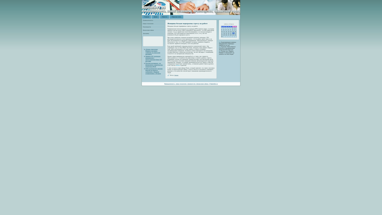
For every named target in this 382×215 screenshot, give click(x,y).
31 (222, 36)
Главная (146, 17)
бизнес (178, 65)
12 (226, 31)
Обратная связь (176, 17)
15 (233, 31)
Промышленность (148, 20)
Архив (155, 17)
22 (233, 33)
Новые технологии (148, 23)
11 (224, 31)
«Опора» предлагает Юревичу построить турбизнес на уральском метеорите (152, 52)
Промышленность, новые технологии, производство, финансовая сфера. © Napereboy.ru (191, 84)
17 (222, 33)
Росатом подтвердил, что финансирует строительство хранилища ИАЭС (154, 65)
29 (233, 34)
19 (226, 33)
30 (235, 34)
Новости (164, 17)
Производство (147, 27)
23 (235, 33)
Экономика (146, 33)
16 (235, 31)
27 (228, 34)
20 (228, 33)
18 (224, 33)
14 (230, 31)
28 (230, 34)
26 (226, 34)
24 (222, 34)
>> (220, 42)
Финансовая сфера (148, 30)
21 (230, 33)
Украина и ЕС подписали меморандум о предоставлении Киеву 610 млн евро (153, 59)
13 (228, 31)
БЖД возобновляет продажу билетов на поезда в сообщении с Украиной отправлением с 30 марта (154, 71)
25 (224, 34)
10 (222, 31)
